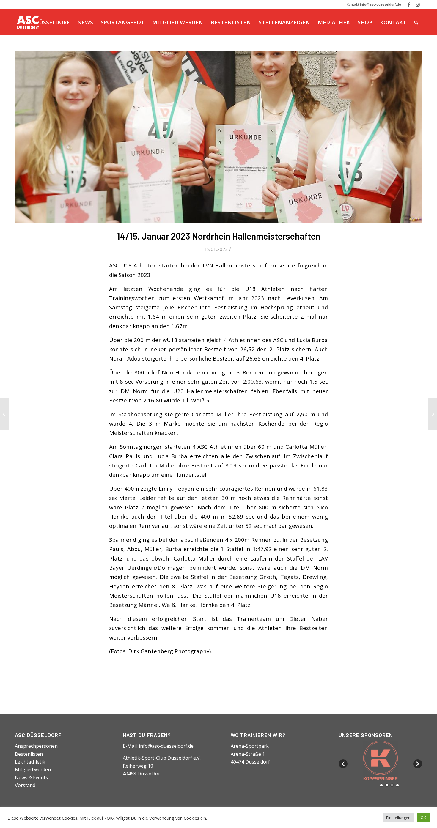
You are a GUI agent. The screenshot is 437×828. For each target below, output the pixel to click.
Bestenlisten (29, 754)
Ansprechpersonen (36, 746)
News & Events (31, 777)
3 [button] (392, 785)
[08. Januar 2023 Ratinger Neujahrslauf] (4, 414)
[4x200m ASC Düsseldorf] (218, 137)
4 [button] (397, 785)
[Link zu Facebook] (408, 4)
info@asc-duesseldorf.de (166, 746)
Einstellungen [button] (398, 817)
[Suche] (416, 22)
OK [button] (423, 817)
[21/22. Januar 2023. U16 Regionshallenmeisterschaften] (432, 414)
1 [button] (381, 785)
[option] (380, 761)
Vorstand (25, 785)
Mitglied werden (33, 769)
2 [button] (387, 785)
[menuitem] (46, 22)
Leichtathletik (30, 761)
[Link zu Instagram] (417, 4)
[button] (343, 763)
